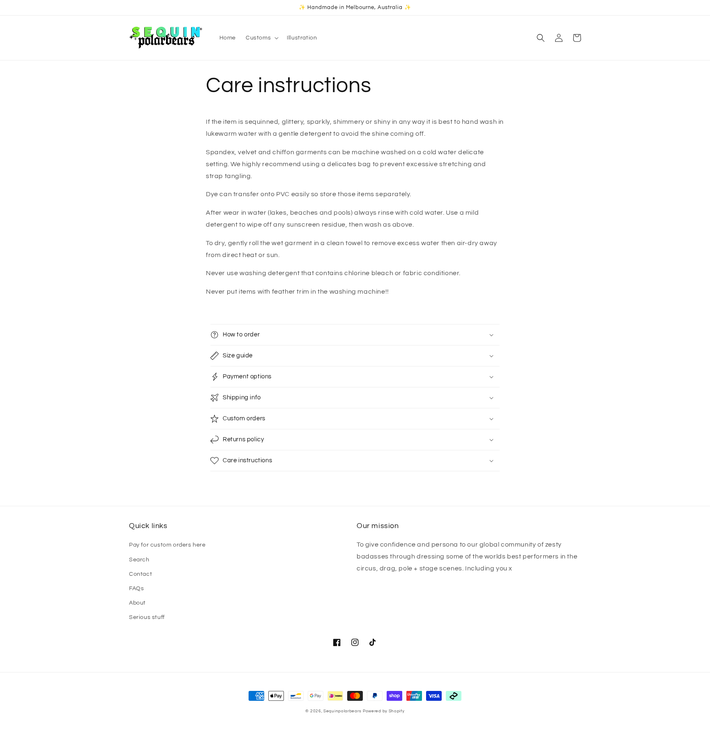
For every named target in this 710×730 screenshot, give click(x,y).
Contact (140, 574)
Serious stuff (147, 617)
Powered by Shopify (384, 711)
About (137, 603)
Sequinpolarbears (342, 711)
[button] (261, 37)
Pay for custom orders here (167, 545)
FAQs (136, 588)
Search (139, 560)
